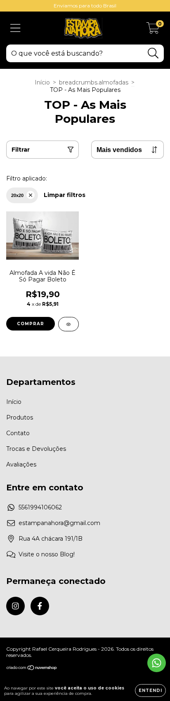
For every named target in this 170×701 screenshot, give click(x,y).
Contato (18, 433)
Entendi (150, 690)
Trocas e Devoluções (36, 448)
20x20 (17, 195)
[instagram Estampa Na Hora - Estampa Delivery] (15, 606)
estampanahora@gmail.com (59, 523)
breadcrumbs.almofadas (93, 82)
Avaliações (21, 464)
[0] (153, 30)
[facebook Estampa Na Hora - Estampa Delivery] (40, 606)
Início (42, 82)
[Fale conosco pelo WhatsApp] (156, 663)
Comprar (30, 323)
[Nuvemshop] (32, 669)
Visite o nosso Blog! (47, 554)
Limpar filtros (64, 195)
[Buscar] (153, 53)
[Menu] (15, 28)
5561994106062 (40, 507)
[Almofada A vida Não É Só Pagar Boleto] (68, 324)
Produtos (19, 417)
